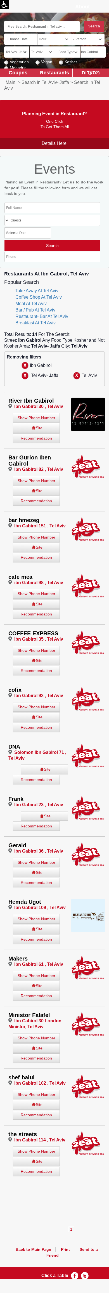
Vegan (46, 62)
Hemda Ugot (24, 902)
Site (39, 428)
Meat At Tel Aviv (31, 303)
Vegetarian (19, 62)
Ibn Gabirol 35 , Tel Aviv (38, 639)
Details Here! (55, 143)
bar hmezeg (23, 520)
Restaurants (54, 72)
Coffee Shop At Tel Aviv (38, 297)
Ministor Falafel (29, 1015)
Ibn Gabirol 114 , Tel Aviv (39, 1140)
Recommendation (36, 438)
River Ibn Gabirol (31, 401)
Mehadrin (18, 67)
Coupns (18, 72)
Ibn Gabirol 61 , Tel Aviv (38, 964)
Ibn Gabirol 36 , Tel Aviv (38, 851)
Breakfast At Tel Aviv (35, 322)
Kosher (71, 62)
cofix (15, 690)
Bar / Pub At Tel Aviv (35, 310)
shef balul (21, 1077)
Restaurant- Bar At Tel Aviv (41, 316)
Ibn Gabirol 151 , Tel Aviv (40, 525)
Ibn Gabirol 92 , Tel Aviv (38, 695)
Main (10, 82)
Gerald (17, 845)
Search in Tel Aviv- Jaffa (45, 82)
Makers (18, 958)
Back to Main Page (33, 1249)
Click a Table (54, 1275)
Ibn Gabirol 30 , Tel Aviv (38, 406)
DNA (14, 747)
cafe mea (20, 577)
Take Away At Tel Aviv (36, 290)
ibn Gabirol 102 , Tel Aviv (40, 1083)
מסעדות (91, 72)
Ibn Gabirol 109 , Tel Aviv (40, 907)
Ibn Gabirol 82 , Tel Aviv (38, 469)
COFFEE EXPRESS (33, 633)
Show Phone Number (36, 418)
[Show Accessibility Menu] (4, 4)
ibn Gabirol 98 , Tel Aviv (38, 582)
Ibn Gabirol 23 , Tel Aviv (38, 804)
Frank (15, 799)
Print (65, 1249)
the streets (22, 1134)
